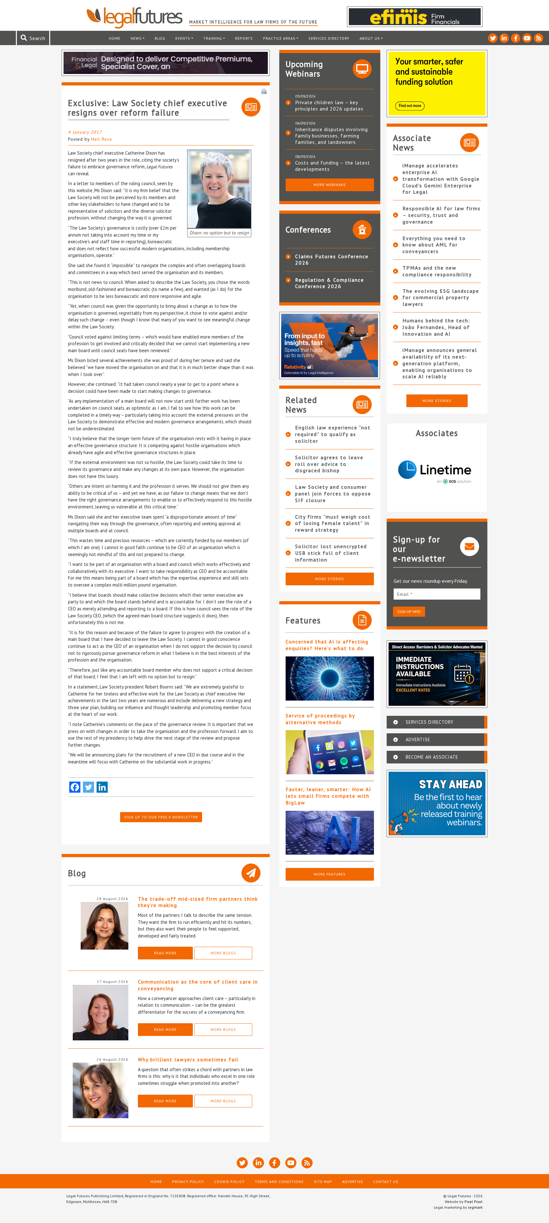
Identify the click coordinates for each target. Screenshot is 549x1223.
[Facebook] (75, 787)
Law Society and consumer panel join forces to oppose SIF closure (333, 493)
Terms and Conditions (279, 1181)
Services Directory (328, 38)
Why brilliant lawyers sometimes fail (188, 1059)
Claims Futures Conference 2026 (332, 259)
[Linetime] (437, 472)
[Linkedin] (102, 787)
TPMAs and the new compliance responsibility (437, 271)
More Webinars (330, 184)
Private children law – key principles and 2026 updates (329, 105)
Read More (165, 953)
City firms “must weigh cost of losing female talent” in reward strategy (333, 523)
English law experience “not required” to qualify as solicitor (333, 434)
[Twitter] (88, 787)
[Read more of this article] (330, 678)
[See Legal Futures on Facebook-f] (515, 38)
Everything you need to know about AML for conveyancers (434, 245)
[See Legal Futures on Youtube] (527, 38)
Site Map (323, 1181)
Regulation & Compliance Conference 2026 (329, 283)
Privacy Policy (188, 1181)
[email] (437, 594)
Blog (160, 38)
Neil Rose (101, 139)
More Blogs (223, 953)
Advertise (352, 1181)
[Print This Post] (264, 91)
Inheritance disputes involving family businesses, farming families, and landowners (331, 135)
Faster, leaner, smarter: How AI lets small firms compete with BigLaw (328, 796)
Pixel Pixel (473, 1201)
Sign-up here (409, 611)
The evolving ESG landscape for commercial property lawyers (441, 297)
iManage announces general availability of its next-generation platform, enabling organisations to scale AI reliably (440, 363)
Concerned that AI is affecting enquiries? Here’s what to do (327, 644)
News (136, 38)
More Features (330, 874)
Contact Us (385, 1181)
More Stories (329, 578)
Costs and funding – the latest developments (332, 165)
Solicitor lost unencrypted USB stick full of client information (331, 553)
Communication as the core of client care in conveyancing (198, 984)
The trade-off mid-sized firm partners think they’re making (198, 902)
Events (182, 38)
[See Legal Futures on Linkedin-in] (504, 38)
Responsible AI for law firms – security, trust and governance (442, 215)
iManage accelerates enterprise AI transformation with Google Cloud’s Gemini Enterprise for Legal (441, 178)
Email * (404, 594)
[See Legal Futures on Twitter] (493, 38)
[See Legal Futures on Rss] (538, 38)
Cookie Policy (229, 1181)
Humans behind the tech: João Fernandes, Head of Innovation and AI (436, 327)
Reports (244, 38)
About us (370, 38)
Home (114, 38)
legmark (475, 1207)
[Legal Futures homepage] (137, 17)
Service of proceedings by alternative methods (320, 718)
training (212, 38)
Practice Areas (279, 38)
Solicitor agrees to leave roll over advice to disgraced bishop (329, 464)
